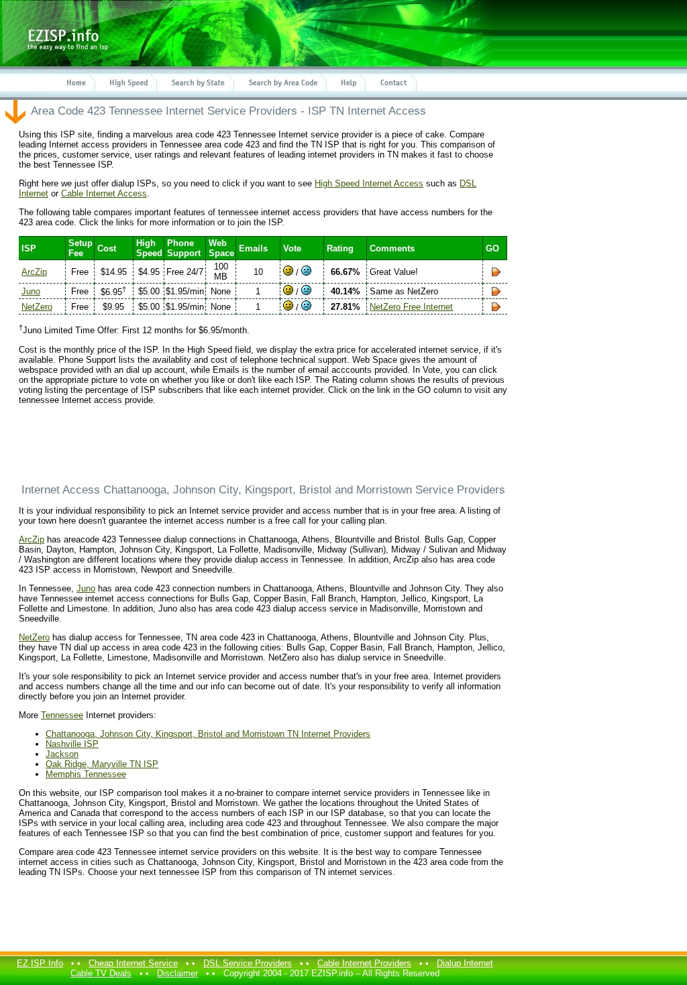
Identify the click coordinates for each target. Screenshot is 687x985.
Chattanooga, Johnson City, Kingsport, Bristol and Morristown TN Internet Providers (208, 734)
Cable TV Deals (100, 973)
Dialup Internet (465, 963)
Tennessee (62, 715)
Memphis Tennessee (86, 774)
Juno (30, 291)
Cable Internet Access (104, 193)
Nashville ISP (72, 744)
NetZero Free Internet (411, 307)
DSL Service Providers (247, 963)
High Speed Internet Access (369, 183)
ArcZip (34, 272)
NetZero (36, 307)
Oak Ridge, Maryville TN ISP (102, 764)
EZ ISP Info (40, 963)
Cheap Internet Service (133, 963)
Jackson (62, 754)
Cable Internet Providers (364, 963)
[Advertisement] (263, 444)
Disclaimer (177, 973)
